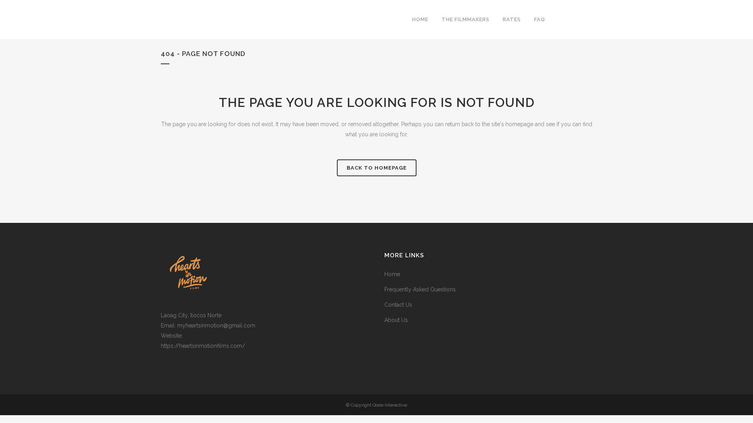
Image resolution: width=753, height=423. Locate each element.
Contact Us (398, 305)
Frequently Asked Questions (420, 289)
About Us (396, 320)
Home (392, 274)
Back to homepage (377, 168)
